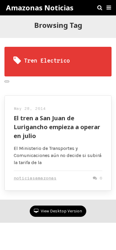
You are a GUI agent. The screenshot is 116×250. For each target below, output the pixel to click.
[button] (108, 7)
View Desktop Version (61, 211)
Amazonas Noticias (39, 7)
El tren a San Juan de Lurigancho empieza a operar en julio (57, 127)
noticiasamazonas (35, 178)
